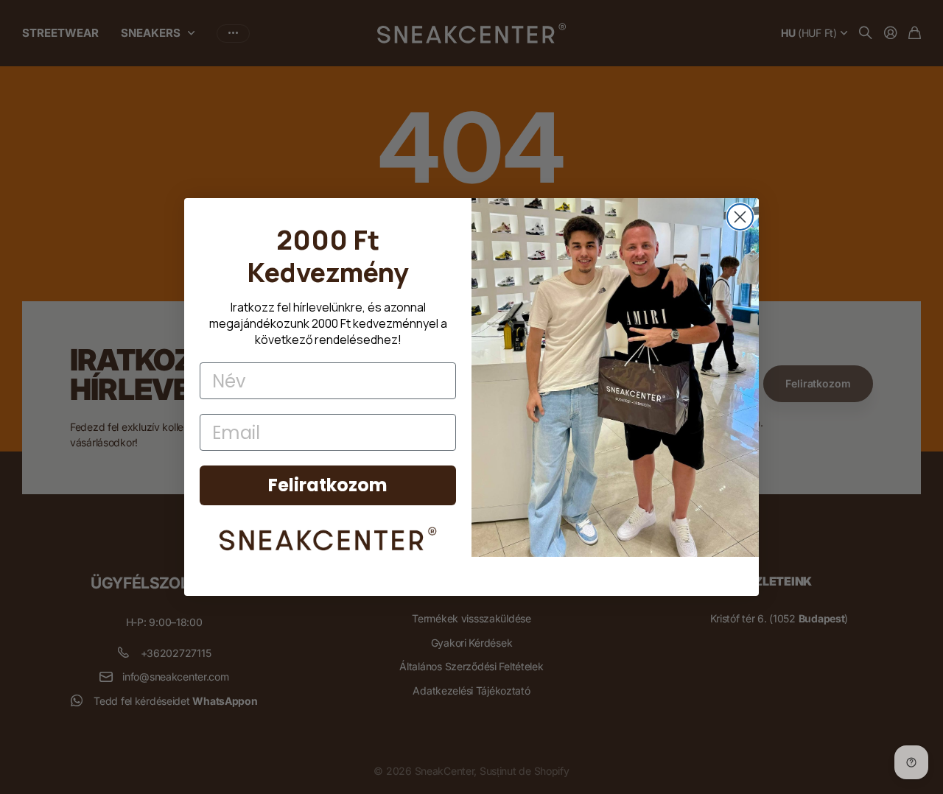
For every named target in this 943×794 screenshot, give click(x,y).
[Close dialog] (740, 217)
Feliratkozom (328, 485)
